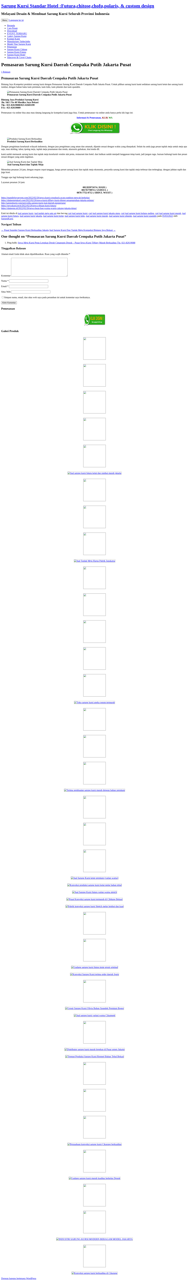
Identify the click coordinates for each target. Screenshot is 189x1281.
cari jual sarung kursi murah (168, 213)
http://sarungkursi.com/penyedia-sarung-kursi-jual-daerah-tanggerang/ (33, 203)
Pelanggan (12, 47)
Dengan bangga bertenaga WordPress (18, 1278)
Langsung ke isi (16, 20)
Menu (4, 20)
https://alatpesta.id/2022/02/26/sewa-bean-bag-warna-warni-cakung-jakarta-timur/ (39, 208)
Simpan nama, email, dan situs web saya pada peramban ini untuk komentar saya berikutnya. (47, 297)
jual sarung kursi (25, 213)
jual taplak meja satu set (45, 213)
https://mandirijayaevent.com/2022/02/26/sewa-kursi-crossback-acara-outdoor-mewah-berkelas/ (45, 197)
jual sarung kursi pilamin (120, 216)
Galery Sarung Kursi (16, 36)
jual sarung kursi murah (97, 216)
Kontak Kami (13, 39)
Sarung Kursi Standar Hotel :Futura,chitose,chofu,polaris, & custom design (77, 5)
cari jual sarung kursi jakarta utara (104, 213)
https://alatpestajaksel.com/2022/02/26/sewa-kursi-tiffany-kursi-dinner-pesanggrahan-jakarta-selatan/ (47, 200)
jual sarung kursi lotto (75, 216)
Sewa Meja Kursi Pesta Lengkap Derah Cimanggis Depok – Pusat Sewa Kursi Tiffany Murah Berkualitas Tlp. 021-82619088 (76, 242)
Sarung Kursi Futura (16, 52)
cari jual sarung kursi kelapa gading (137, 213)
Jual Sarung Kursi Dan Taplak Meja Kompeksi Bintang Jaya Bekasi (82, 230)
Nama (5, 281)
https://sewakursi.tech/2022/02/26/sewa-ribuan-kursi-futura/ (28, 205)
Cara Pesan (12, 28)
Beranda (11, 25)
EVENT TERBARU (17, 33)
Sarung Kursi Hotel (16, 54)
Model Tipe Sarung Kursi (19, 44)
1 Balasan (5, 72)
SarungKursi (7, 218)
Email (4, 286)
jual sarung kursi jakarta (31, 216)
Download (12, 31)
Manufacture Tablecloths (18, 41)
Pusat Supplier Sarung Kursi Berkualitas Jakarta (25, 230)
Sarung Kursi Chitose (17, 49)
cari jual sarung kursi (77, 213)
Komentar (5, 275)
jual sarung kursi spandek (145, 216)
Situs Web (6, 292)
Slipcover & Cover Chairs (19, 57)
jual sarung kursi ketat (53, 216)
